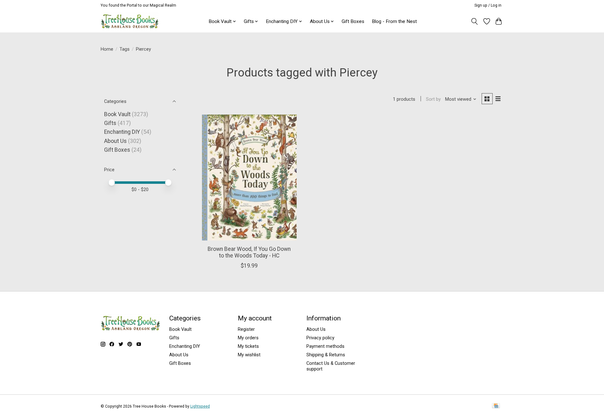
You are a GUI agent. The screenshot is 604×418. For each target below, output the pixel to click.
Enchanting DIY (122, 132)
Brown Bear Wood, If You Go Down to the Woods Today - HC (249, 252)
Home (107, 49)
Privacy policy (320, 338)
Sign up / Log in (487, 5)
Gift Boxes (353, 21)
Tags (125, 49)
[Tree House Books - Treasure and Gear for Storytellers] (130, 21)
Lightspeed (200, 406)
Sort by (433, 99)
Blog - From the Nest (394, 21)
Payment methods (325, 346)
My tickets (248, 346)
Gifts (110, 123)
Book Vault (117, 114)
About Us (115, 141)
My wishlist (249, 355)
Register (246, 329)
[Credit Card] (496, 406)
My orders (248, 338)
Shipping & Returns (325, 355)
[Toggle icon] (474, 21)
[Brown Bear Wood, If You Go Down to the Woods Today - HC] (249, 177)
